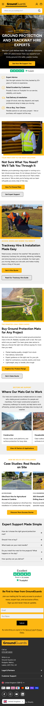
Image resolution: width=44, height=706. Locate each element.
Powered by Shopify (26, 702)
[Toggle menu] (3, 4)
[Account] (36, 4)
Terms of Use (30, 630)
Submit (22, 623)
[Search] (39, 10)
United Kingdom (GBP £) (13, 683)
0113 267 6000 (7, 652)
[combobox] (22, 10)
